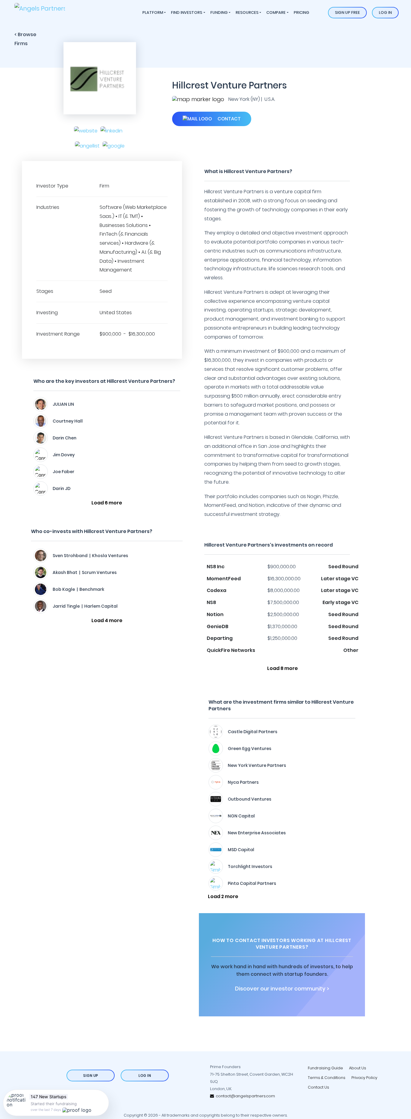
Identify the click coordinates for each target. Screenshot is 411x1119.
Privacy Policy (364, 1077)
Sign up (90, 1075)
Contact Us (318, 1087)
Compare (276, 12)
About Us (357, 1068)
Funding (219, 12)
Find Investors (186, 12)
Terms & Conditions (326, 1077)
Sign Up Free (347, 12)
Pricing (301, 12)
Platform (152, 12)
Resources (247, 12)
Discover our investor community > (282, 988)
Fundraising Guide (325, 1068)
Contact (228, 119)
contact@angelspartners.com (244, 1096)
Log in (385, 12)
